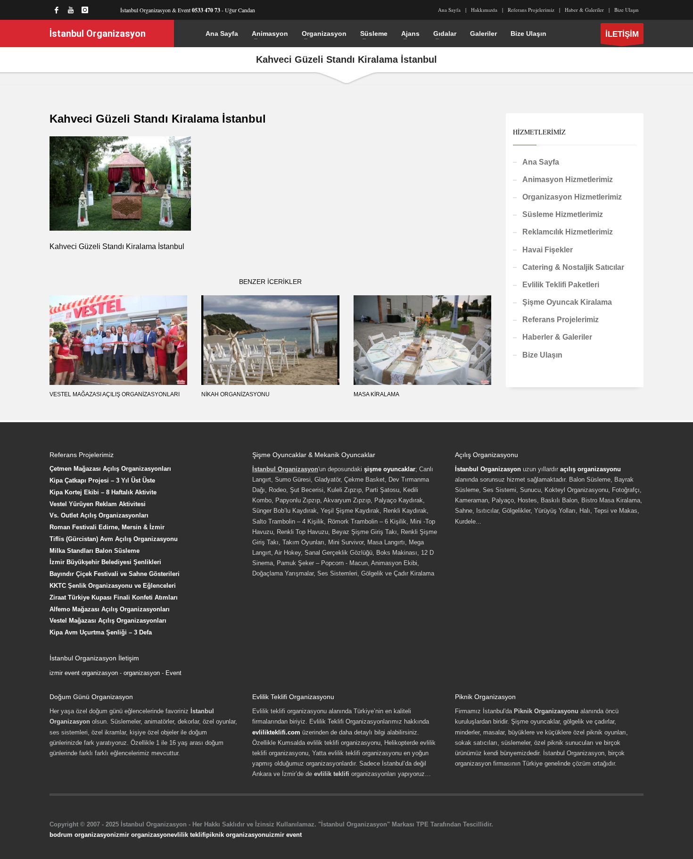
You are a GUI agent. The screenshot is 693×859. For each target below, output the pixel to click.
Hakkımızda (484, 9)
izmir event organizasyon (84, 672)
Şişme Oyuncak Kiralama (567, 302)
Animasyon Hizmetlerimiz (567, 179)
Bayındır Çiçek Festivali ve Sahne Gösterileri (115, 573)
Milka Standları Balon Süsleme (95, 550)
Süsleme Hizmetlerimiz (562, 214)
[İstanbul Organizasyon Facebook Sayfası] (57, 10)
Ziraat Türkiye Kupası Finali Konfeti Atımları (114, 597)
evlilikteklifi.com (276, 732)
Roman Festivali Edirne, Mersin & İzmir (107, 527)
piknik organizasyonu (237, 834)
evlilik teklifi (188, 834)
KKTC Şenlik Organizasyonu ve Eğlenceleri (113, 585)
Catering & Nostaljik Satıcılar (573, 267)
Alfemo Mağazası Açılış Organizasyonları (110, 609)
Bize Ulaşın (626, 9)
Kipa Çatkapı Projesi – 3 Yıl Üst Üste (102, 480)
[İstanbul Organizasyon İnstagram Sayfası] (85, 10)
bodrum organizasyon (82, 834)
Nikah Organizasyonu (235, 394)
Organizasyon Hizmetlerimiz (572, 197)
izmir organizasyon (142, 834)
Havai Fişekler (547, 250)
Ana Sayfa (449, 9)
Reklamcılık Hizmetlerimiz (567, 232)
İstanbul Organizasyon (488, 469)
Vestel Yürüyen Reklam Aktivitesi (98, 504)
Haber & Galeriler (584, 9)
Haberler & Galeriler (557, 337)
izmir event (285, 834)
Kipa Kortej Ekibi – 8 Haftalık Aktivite (103, 492)
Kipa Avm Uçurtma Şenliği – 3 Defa (101, 632)
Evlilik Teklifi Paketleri (560, 285)
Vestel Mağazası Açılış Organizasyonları (115, 394)
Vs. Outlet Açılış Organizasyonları (99, 515)
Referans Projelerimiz (531, 9)
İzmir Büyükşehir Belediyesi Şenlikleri (105, 562)
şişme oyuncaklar (389, 469)
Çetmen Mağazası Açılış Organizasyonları (110, 468)
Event (173, 672)
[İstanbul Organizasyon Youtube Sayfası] (71, 10)
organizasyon (142, 672)
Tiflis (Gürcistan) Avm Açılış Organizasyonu (114, 538)
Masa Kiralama (376, 394)
